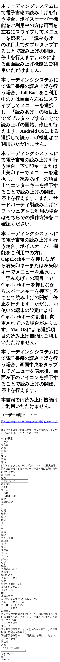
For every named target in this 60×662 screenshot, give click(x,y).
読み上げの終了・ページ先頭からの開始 (22, 421)
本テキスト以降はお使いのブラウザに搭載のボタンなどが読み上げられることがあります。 (29, 431)
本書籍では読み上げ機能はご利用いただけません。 (29, 403)
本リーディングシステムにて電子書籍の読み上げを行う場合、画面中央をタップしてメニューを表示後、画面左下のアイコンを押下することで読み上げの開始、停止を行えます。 (30, 371)
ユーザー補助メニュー (19, 415)
